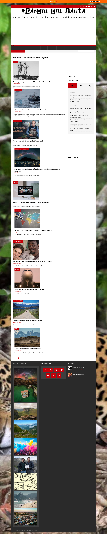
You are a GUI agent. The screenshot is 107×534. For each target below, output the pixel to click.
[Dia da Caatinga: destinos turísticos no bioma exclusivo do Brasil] (25, 411)
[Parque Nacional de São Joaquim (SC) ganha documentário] (25, 428)
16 (19, 358)
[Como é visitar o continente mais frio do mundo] (40, 98)
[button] (12, 45)
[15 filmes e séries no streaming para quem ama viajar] (31, 190)
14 (16, 358)
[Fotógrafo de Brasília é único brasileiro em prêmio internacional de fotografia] (40, 157)
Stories (60, 48)
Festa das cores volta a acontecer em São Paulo (80, 108)
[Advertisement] (53, 32)
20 (22, 358)
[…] (14, 88)
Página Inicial (17, 48)
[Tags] (81, 85)
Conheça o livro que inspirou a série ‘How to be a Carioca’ (33, 261)
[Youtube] (86, 6)
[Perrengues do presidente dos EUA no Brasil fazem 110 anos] (33, 70)
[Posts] (72, 85)
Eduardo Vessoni (17, 83)
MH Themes (34, 530)
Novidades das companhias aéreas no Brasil (29, 289)
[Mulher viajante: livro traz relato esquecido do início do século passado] (25, 481)
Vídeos (37, 48)
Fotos (44, 48)
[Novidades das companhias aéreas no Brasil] (29, 278)
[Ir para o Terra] (53, 1)
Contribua (76, 48)
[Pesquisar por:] (86, 51)
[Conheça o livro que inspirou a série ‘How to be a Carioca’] (33, 250)
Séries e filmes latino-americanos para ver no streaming (33, 230)
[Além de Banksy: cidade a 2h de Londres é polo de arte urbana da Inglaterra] (25, 516)
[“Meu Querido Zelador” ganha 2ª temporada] (28, 129)
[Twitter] (80, 6)
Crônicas (52, 48)
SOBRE (68, 48)
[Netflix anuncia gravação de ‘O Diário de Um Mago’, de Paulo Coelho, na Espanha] (25, 464)
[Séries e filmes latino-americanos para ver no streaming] (33, 218)
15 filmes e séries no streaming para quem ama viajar (31, 202)
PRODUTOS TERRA (95, 1)
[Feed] (94, 6)
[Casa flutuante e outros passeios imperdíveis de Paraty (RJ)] (25, 393)
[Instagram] (83, 6)
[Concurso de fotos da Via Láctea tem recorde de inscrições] (25, 376)
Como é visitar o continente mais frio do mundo (30, 110)
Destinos (27, 48)
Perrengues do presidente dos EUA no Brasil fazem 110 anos (33, 82)
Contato (85, 48)
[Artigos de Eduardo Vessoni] (70, 376)
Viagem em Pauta (17, 142)
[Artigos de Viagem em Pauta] (70, 369)
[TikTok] (91, 6)
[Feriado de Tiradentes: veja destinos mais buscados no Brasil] (25, 499)
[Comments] (89, 85)
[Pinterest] (89, 6)
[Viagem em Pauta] (53, 18)
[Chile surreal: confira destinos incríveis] (32, 337)
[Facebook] (78, 6)
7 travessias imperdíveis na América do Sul (27, 320)
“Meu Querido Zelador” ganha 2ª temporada (28, 141)
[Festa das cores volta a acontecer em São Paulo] (25, 446)
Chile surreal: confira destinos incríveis (27, 348)
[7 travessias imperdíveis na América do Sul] (27, 309)
